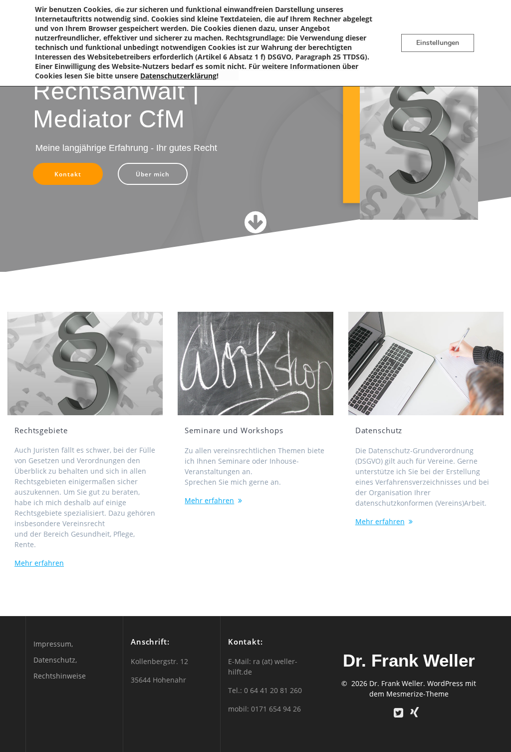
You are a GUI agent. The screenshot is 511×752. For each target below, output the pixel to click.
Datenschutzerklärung (178, 75)
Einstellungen (437, 42)
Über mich (153, 174)
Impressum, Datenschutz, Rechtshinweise (59, 660)
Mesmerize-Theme (417, 694)
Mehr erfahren (39, 563)
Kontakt (67, 174)
